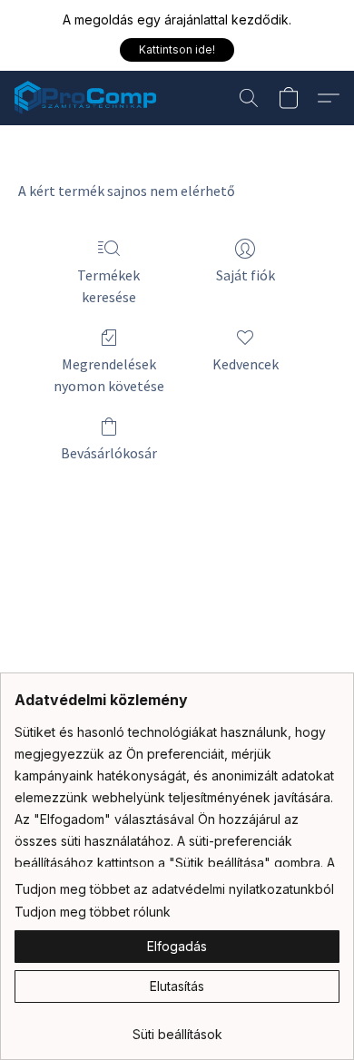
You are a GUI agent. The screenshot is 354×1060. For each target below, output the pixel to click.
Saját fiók (245, 275)
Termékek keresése (108, 286)
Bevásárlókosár (109, 453)
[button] (177, 50)
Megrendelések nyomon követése (109, 375)
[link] (177, 1027)
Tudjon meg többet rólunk (93, 911)
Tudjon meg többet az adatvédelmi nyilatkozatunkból (174, 889)
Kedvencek (245, 364)
